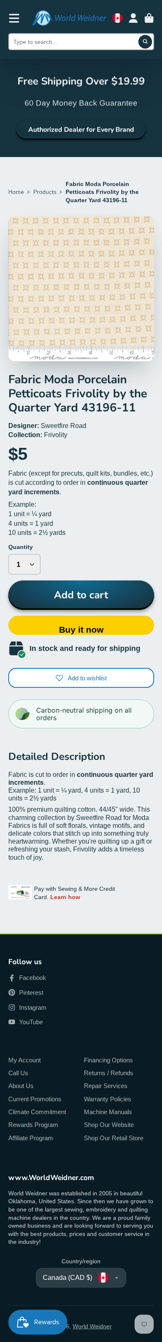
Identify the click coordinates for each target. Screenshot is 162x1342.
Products (44, 192)
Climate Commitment (37, 1111)
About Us (21, 1085)
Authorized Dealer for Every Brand (81, 129)
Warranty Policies (107, 1099)
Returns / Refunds (108, 1072)
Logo (69, 18)
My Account (24, 1060)
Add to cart (81, 595)
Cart (149, 18)
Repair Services (106, 1085)
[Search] (145, 42)
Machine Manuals (108, 1111)
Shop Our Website (109, 1124)
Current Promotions (34, 1099)
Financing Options (108, 1060)
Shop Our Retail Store (113, 1137)
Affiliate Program (30, 1137)
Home (16, 192)
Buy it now (81, 629)
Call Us (18, 1072)
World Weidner (92, 1326)
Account (133, 18)
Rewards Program (33, 1124)
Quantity (20, 547)
